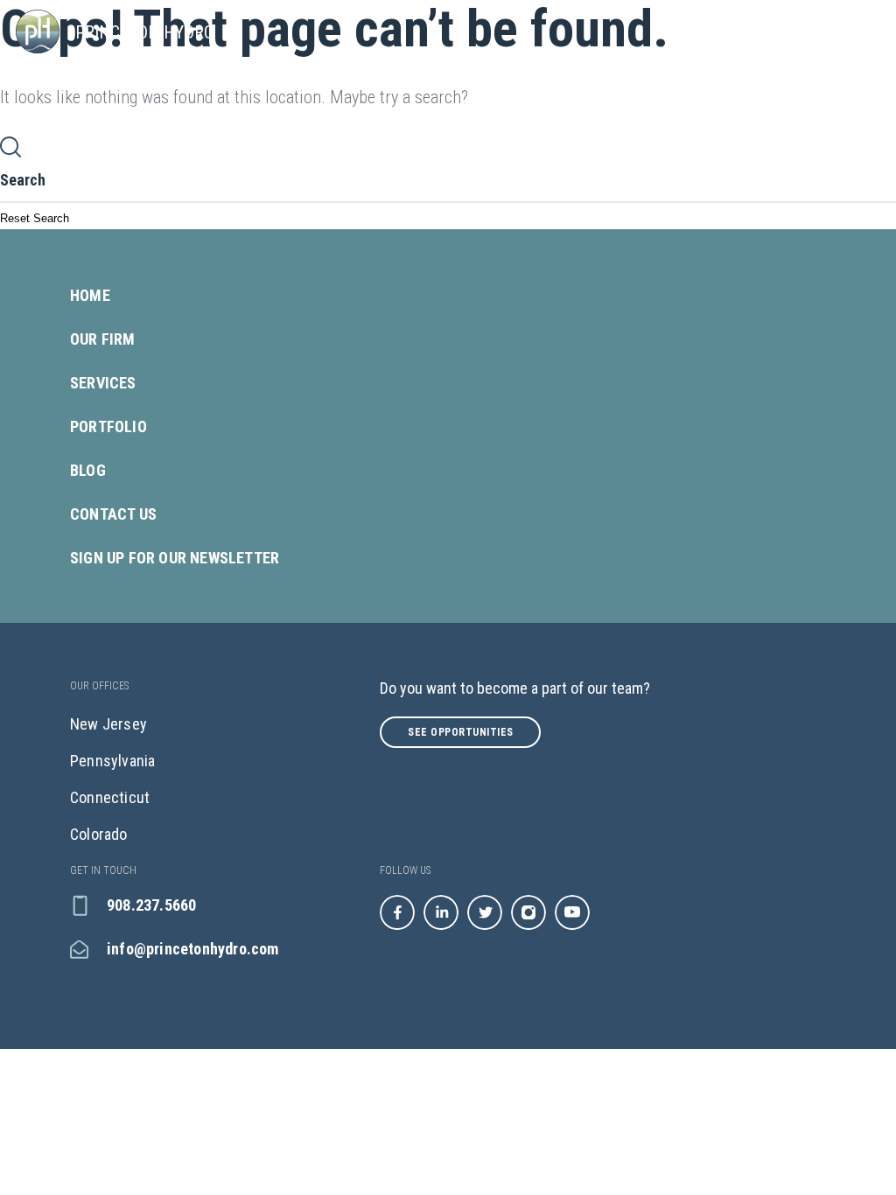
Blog (88, 470)
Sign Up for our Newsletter (174, 558)
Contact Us (113, 514)
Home (90, 295)
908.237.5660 (151, 905)
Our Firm (103, 339)
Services (103, 383)
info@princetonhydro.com (193, 949)
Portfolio (108, 426)
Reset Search (34, 218)
